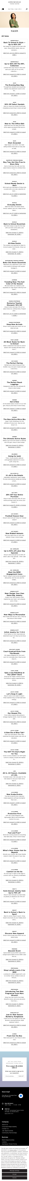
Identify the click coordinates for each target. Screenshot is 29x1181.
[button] (3, 9)
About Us (5, 1124)
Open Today (11, 9)
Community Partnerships (9, 1132)
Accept (15, 1174)
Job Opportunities (7, 1130)
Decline (15, 1177)
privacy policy (13, 1150)
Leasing (4, 1142)
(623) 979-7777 (9, 1113)
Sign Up (21, 1076)
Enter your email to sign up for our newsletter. (14, 1072)
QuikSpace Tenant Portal (9, 1144)
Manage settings (14, 1170)
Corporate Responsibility (9, 1126)
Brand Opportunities (8, 1140)
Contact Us (5, 1128)
